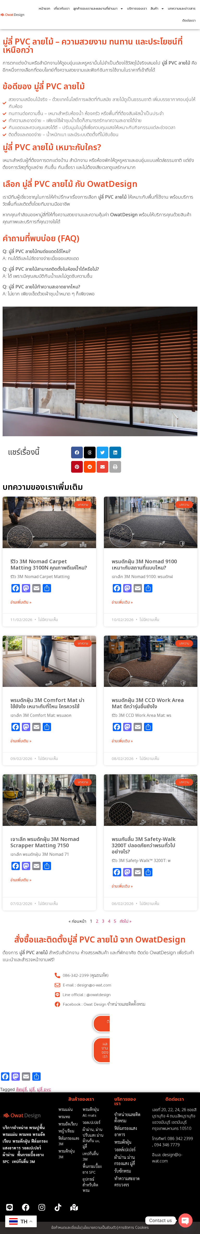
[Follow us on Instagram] (41, 1207)
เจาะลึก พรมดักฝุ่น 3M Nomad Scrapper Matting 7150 (44, 843)
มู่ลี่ (32, 1089)
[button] (77, 452)
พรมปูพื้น (37, 1127)
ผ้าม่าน (9, 1154)
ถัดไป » (126, 921)
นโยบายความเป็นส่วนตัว (100, 1227)
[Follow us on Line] (9, 1207)
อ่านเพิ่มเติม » (21, 602)
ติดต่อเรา (189, 20)
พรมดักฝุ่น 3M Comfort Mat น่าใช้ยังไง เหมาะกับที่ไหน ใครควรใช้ (47, 704)
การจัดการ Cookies (133, 1227)
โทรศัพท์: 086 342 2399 (172, 1139)
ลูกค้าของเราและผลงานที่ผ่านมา (95, 8)
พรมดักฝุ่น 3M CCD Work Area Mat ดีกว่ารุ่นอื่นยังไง (148, 704)
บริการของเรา (137, 8)
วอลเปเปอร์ (31, 1148)
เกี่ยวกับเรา (62, 8)
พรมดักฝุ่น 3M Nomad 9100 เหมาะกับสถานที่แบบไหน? (144, 565)
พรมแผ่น (10, 1134)
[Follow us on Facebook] (25, 1207)
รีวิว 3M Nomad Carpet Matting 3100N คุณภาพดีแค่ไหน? (48, 565)
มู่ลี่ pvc (44, 1089)
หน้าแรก (44, 8)
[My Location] (74, 1207)
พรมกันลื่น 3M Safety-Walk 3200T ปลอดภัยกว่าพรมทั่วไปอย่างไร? (144, 846)
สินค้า (154, 8)
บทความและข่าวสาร (182, 8)
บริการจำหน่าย (15, 1127)
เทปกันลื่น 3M (23, 1161)
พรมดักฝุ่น (21, 1141)
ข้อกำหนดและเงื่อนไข (66, 1227)
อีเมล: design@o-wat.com (167, 1158)
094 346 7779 (167, 1145)
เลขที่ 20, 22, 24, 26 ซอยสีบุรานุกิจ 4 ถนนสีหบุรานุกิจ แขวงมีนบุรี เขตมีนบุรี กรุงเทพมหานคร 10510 (174, 1119)
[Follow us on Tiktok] (58, 1207)
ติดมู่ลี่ (21, 1089)
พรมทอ (25, 1134)
